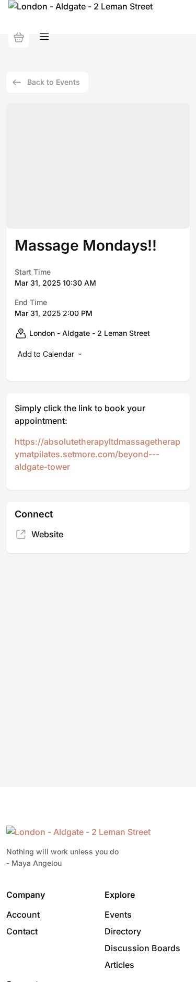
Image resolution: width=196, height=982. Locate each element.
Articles (119, 965)
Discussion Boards (142, 948)
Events (118, 914)
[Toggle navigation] (44, 37)
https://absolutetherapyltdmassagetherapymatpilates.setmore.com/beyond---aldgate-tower (97, 454)
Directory (123, 931)
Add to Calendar (46, 353)
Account (23, 914)
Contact (22, 931)
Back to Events (53, 81)
